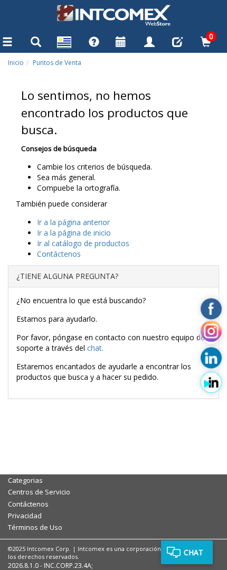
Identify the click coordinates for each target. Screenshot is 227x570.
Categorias (25, 480)
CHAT (193, 552)
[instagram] (211, 333)
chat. (95, 348)
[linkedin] (211, 358)
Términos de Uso (35, 527)
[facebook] (211, 309)
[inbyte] (211, 382)
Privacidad (25, 515)
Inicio (16, 62)
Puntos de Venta (57, 62)
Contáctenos (28, 504)
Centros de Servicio (39, 492)
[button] (64, 43)
